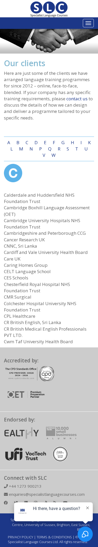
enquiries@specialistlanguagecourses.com (46, 494)
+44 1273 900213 (25, 486)
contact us (77, 99)
